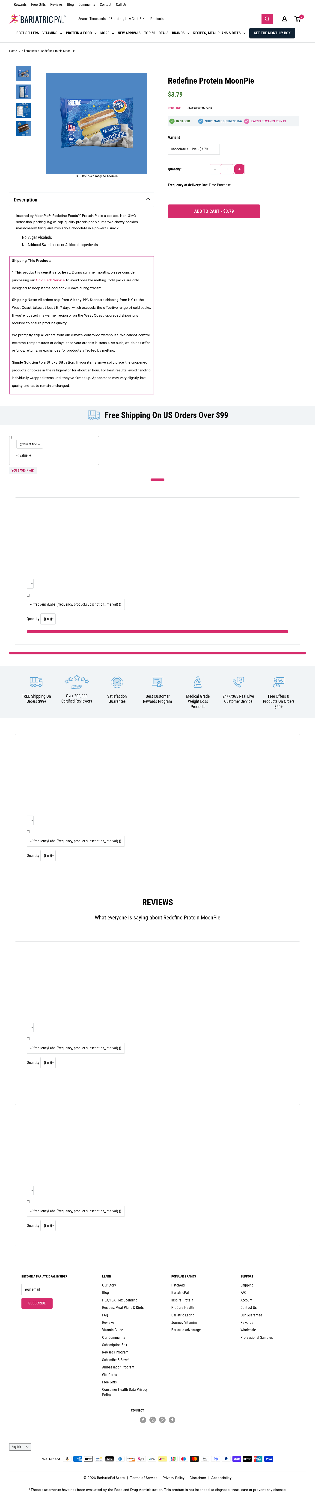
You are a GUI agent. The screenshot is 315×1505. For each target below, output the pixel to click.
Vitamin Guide (112, 1330)
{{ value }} (23, 455)
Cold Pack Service (50, 280)
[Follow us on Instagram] (152, 1419)
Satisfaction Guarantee (117, 699)
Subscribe (40, 1303)
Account (247, 1300)
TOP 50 (149, 33)
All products (29, 51)
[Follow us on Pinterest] (162, 1419)
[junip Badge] (157, 1427)
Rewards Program (115, 1352)
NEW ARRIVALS (129, 33)
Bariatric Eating (182, 1315)
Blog (70, 4)
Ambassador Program (118, 1367)
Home (13, 51)
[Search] (267, 19)
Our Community (113, 1337)
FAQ (105, 1315)
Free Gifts (38, 4)
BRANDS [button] (178, 33)
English (16, 1447)
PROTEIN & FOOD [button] (79, 33)
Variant (174, 137)
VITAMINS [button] (49, 33)
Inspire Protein (182, 1300)
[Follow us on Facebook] (143, 1419)
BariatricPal (180, 1292)
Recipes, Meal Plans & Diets (123, 1307)
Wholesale (248, 1330)
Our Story (109, 1285)
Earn (268, 121)
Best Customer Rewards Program (157, 699)
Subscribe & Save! (115, 1360)
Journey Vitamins (184, 1322)
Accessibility (221, 1478)
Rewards (20, 4)
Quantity (33, 619)
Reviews (56, 4)
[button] (284, 18)
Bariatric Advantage (186, 1330)
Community (86, 4)
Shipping (247, 1285)
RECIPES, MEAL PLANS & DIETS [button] (217, 33)
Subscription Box (114, 1345)
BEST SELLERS (27, 33)
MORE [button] (104, 33)
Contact (105, 4)
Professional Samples (257, 1337)
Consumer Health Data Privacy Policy (125, 1392)
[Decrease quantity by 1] (215, 169)
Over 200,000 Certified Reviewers (76, 698)
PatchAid (178, 1285)
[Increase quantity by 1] (239, 169)
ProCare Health (182, 1307)
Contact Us (249, 1307)
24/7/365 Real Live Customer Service (238, 699)
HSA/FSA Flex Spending (119, 1300)
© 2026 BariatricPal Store (104, 1478)
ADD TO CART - (214, 211)
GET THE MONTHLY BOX (272, 33)
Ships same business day (224, 121)
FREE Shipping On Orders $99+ (36, 699)
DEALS (164, 33)
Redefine (174, 108)
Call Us (121, 4)
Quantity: (174, 169)
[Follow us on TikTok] (172, 1419)
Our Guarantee (251, 1315)
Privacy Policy (173, 1478)
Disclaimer (198, 1478)
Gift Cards (109, 1375)
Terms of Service (144, 1478)
